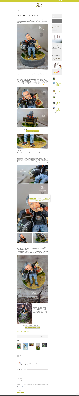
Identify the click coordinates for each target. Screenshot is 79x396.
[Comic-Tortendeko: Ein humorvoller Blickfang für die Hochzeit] (54, 107)
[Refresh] (22, 387)
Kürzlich (57, 75)
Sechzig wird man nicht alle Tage (58, 103)
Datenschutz (40, 200)
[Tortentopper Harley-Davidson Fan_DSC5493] (32, 184)
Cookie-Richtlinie (36, 200)
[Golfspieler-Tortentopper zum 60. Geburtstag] (54, 96)
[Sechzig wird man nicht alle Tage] (54, 102)
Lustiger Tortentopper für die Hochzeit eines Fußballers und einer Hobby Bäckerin (58, 85)
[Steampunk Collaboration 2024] (54, 90)
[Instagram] (55, 30)
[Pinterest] (56, 30)
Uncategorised (27, 331)
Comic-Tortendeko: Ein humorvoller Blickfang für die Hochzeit (58, 109)
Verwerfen (39, 198)
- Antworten (28, 355)
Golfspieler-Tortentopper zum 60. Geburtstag (58, 97)
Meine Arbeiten (24, 331)
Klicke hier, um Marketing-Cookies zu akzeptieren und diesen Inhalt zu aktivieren (57, 21)
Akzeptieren (32, 198)
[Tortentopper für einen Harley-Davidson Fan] (32, 24)
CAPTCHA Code (19, 390)
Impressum (43, 200)
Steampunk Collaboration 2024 (58, 91)
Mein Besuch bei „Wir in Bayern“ (58, 78)
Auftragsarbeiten (18, 331)
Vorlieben (46, 198)
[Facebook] (53, 30)
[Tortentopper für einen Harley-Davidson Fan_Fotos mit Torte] (24, 303)
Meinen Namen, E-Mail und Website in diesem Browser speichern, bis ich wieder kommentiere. (33, 384)
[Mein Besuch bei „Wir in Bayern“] (54, 78)
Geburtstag (22, 331)
